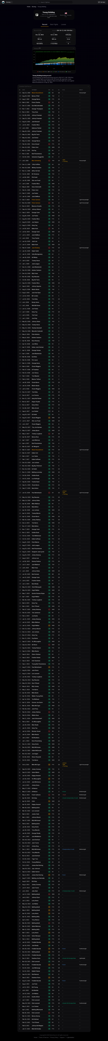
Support (62, 1037)
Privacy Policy (54, 1037)
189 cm (54, 39)
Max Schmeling (36, 160)
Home (28, 6)
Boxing (8, 2)
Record (44, 24)
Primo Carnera (36, 199)
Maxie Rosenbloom (37, 92)
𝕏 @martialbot (70, 1037)
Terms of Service (44, 1037)
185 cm (40, 39)
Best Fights (54, 24)
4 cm (68, 39)
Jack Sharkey (36, 247)
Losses (63, 24)
